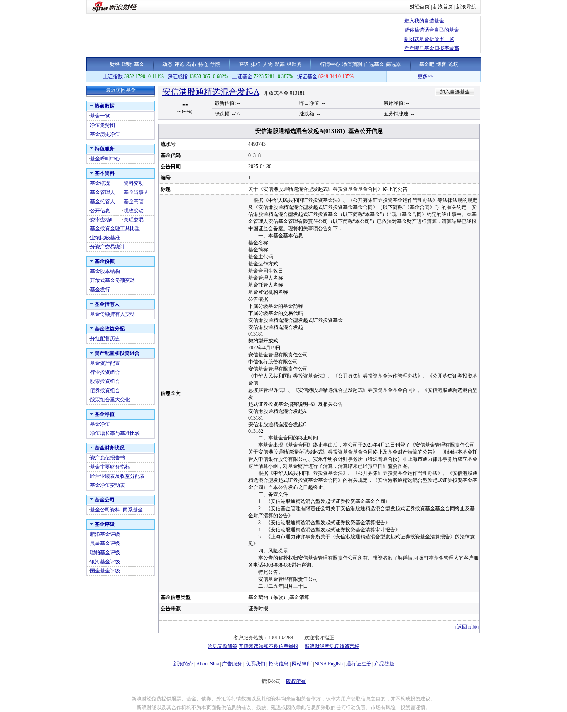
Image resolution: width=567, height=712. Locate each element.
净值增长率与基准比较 (115, 433)
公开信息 (100, 211)
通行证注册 (358, 664)
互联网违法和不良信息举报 (268, 646)
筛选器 (393, 64)
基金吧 (426, 64)
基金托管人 (102, 201)
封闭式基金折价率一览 (429, 39)
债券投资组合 (105, 390)
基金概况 (100, 183)
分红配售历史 (105, 338)
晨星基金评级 (105, 543)
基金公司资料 (105, 510)
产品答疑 (384, 664)
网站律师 (302, 664)
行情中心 (330, 64)
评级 (244, 64)
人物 (268, 64)
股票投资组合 (105, 381)
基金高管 (134, 201)
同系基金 (133, 510)
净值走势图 (102, 125)
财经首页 (420, 7)
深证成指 (178, 76)
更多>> (415, 76)
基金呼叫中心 (105, 159)
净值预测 (352, 64)
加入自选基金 (455, 92)
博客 (441, 64)
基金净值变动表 (107, 485)
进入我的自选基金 (424, 21)
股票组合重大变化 (110, 400)
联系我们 (255, 664)
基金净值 (100, 424)
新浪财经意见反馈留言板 (332, 646)
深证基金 (307, 76)
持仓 (203, 64)
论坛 (453, 64)
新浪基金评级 (105, 534)
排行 (256, 64)
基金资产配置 (105, 363)
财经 (115, 64)
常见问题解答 (222, 646)
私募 (280, 64)
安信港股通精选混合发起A (210, 91)
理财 (127, 64)
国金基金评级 (105, 571)
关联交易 (134, 220)
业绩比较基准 (105, 238)
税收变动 (134, 211)
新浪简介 (183, 664)
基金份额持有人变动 (112, 314)
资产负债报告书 (107, 458)
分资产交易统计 (107, 247)
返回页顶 (467, 627)
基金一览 (100, 116)
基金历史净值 (105, 134)
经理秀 (294, 64)
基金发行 (100, 289)
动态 (167, 64)
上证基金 (242, 76)
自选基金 (374, 64)
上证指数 (113, 76)
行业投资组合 (105, 372)
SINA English (329, 664)
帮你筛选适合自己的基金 (431, 30)
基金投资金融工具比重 (115, 228)
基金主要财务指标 (110, 467)
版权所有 (296, 681)
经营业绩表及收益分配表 (117, 476)
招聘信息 (278, 664)
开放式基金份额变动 (112, 280)
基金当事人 (136, 192)
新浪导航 (466, 7)
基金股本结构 (105, 271)
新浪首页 (443, 7)
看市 (191, 64)
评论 (179, 64)
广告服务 (232, 664)
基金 (139, 64)
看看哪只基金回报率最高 (431, 48)
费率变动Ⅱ (101, 220)
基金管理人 (102, 192)
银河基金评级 (105, 562)
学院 (215, 64)
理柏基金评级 (105, 552)
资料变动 (134, 183)
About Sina (207, 664)
